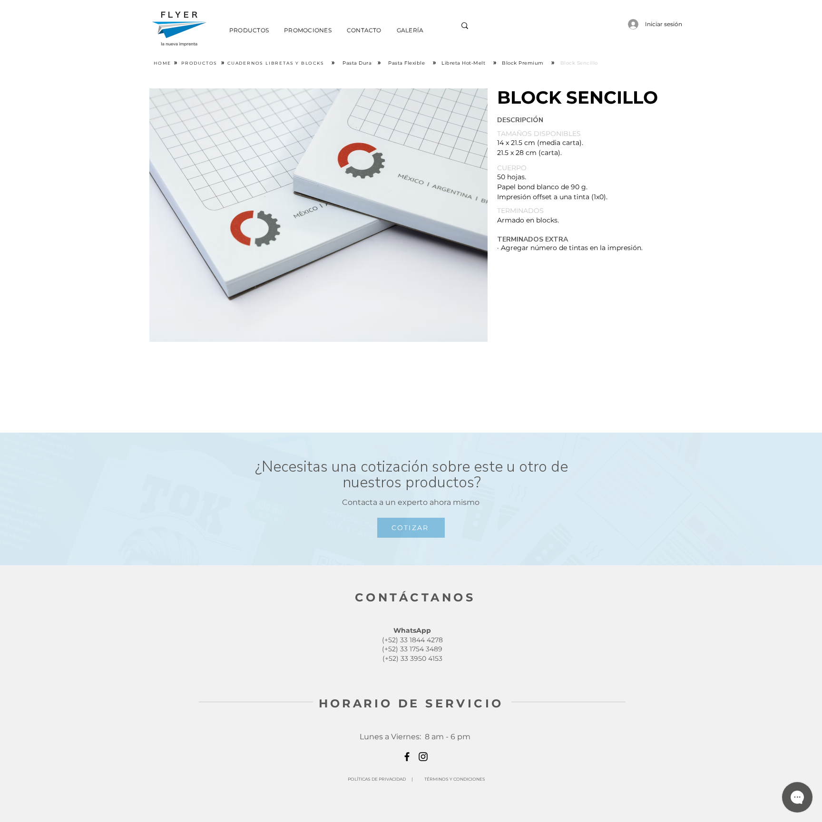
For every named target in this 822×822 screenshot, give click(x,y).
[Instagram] (423, 757)
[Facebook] (407, 757)
